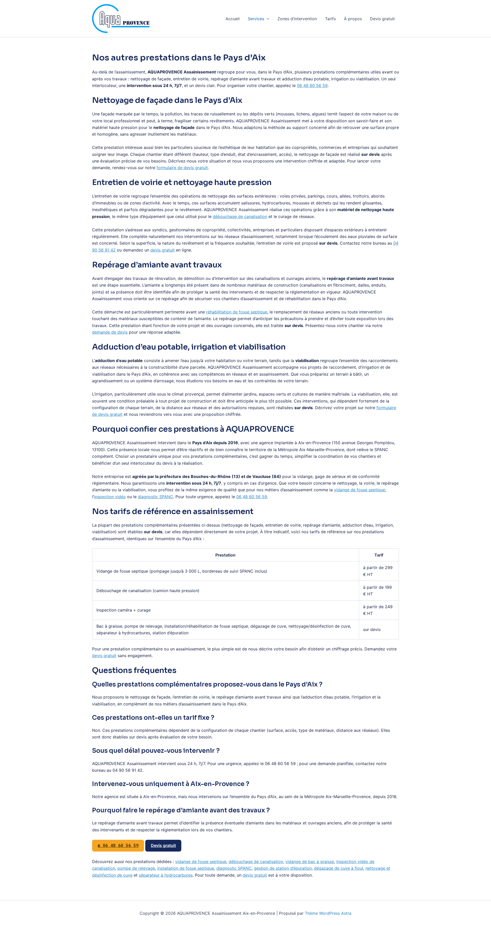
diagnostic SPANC (155, 496)
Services (256, 18)
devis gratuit (162, 250)
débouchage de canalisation (240, 216)
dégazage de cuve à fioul (338, 868)
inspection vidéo (110, 496)
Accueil (233, 18)
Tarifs (330, 18)
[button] (266, 18)
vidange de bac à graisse (309, 861)
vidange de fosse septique (359, 489)
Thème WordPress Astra (328, 913)
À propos (353, 18)
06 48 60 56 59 (312, 85)
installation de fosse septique (185, 868)
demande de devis (110, 332)
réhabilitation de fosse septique (236, 311)
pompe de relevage (136, 868)
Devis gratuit (382, 18)
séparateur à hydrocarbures (166, 875)
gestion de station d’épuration (283, 868)
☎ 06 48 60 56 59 (118, 845)
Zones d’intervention (297, 18)
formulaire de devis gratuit (182, 167)
